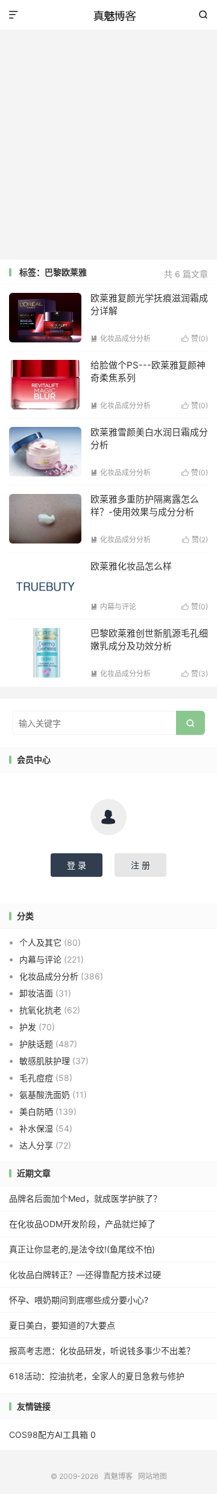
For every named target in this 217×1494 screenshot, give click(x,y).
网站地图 (152, 1476)
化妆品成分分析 (120, 338)
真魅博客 (108, 15)
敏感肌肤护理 (44, 1061)
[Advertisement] (108, 145)
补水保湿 (36, 1128)
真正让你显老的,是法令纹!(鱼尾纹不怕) (82, 1249)
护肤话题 (36, 1044)
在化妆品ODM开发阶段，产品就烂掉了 (82, 1224)
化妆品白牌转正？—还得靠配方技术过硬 (85, 1274)
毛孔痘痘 (36, 1077)
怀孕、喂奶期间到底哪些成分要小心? (78, 1300)
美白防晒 (36, 1111)
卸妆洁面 (36, 993)
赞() (194, 338)
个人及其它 (40, 942)
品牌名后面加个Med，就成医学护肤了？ (85, 1198)
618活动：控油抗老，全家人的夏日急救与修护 (96, 1376)
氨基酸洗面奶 (44, 1094)
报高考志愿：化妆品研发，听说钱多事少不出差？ (102, 1350)
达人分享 (36, 1145)
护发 (27, 1027)
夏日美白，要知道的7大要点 (62, 1325)
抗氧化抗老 (40, 1010)
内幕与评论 (113, 606)
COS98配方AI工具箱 (48, 1434)
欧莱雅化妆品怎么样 (131, 566)
